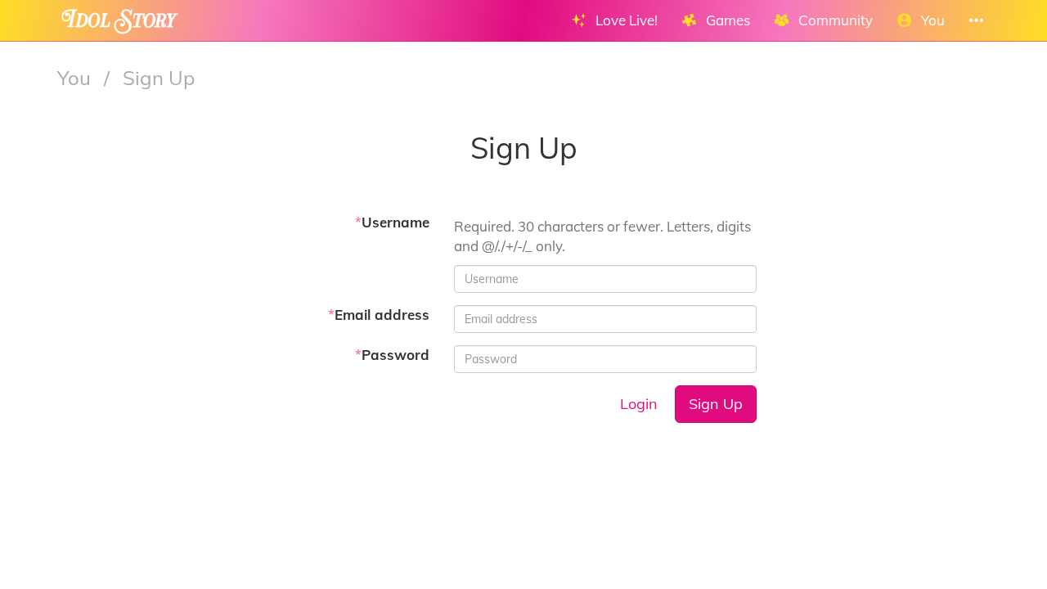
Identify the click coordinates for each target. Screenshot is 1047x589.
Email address (378, 314)
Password (392, 354)
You (76, 77)
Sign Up (716, 403)
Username (392, 222)
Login (639, 403)
